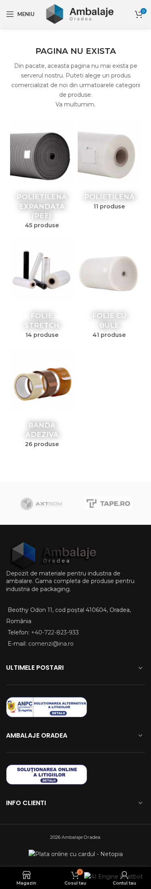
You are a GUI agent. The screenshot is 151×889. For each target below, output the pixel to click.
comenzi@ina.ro (50, 643)
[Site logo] (79, 13)
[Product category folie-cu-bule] (109, 290)
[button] (113, 876)
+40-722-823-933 (55, 632)
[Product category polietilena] (109, 167)
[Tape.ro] (108, 503)
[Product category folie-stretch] (42, 290)
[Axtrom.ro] (43, 503)
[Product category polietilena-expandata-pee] (42, 176)
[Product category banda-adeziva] (42, 400)
